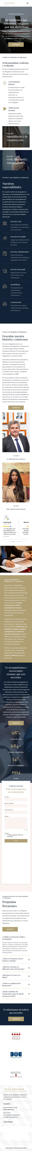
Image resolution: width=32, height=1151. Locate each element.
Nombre (7, 797)
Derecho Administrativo (20, 252)
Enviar (16, 840)
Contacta (16, 44)
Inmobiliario (15, 284)
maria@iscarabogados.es (10, 1117)
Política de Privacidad (19, 1148)
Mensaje (6, 816)
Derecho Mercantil (18, 269)
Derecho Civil (16, 221)
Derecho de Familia (18, 236)
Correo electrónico (9, 809)
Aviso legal (9, 1148)
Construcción (16, 302)
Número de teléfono (9, 803)
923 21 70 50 (6, 1113)
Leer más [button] (16, 536)
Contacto (16, 1019)
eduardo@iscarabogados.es (11, 1115)
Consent (7, 833)
